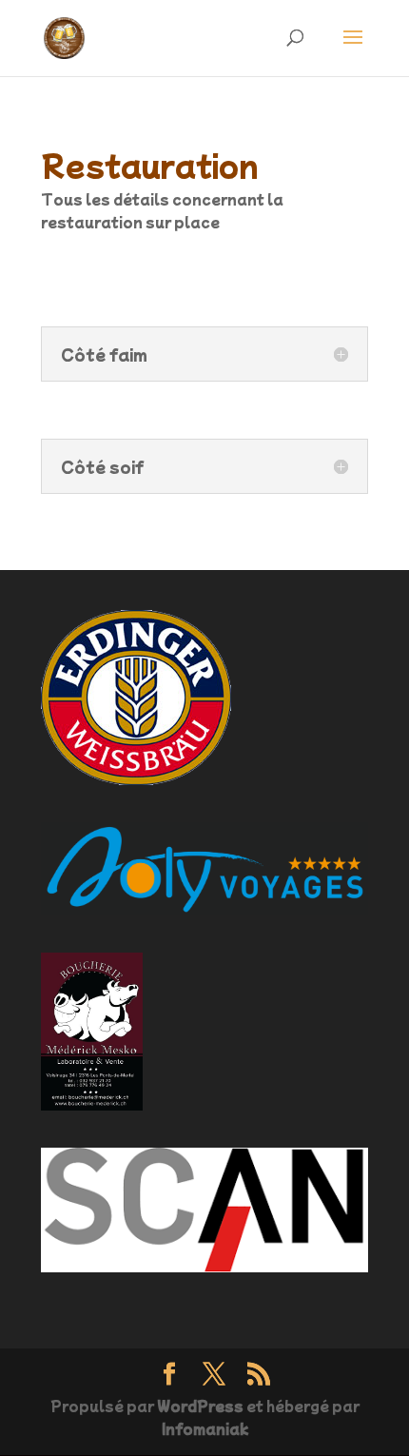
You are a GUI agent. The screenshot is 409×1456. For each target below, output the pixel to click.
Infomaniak (205, 1428)
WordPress (200, 1405)
